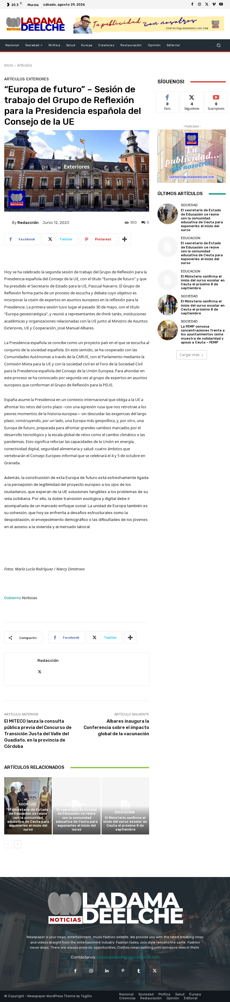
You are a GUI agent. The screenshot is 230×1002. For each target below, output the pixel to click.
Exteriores (37, 79)
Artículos (24, 65)
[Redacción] (8, 222)
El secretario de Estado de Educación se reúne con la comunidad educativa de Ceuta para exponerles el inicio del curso (28, 819)
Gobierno (12, 598)
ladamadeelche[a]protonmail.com (128, 957)
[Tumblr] (139, 971)
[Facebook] (192, 4)
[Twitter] (206, 4)
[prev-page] (8, 844)
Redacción (28, 222)
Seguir (191, 96)
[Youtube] (221, 4)
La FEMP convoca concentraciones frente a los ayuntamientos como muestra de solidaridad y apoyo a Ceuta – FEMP (203, 334)
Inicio (8, 65)
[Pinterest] (123, 971)
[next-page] (17, 844)
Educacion (76, 804)
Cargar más (189, 354)
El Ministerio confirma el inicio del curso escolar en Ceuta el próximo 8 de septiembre (125, 824)
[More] (124, 239)
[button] (219, 45)
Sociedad (27, 804)
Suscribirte (216, 96)
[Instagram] (199, 4)
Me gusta (167, 96)
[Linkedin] (107, 971)
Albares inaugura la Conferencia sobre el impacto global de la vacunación (116, 727)
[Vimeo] (213, 4)
